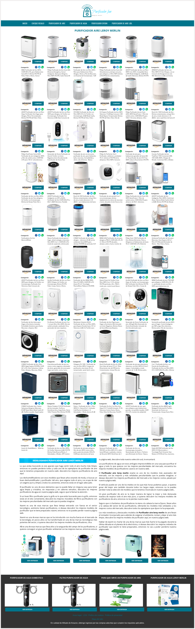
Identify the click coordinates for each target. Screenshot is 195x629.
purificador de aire (57, 23)
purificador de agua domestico (26, 578)
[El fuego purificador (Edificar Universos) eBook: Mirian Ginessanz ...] (162, 546)
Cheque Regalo (38, 23)
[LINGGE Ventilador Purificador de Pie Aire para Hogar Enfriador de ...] (32, 546)
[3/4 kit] (58, 546)
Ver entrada (32, 561)
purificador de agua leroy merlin (168, 578)
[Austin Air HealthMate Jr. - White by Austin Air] (32, 425)
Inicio (24, 23)
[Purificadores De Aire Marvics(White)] (32, 215)
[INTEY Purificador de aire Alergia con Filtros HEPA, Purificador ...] (84, 546)
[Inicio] (97, 18)
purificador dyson (99, 23)
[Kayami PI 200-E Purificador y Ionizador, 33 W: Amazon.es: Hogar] (136, 546)
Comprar (38, 62)
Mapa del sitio (97, 619)
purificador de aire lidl (122, 23)
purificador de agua (78, 23)
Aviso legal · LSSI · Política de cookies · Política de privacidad (97, 615)
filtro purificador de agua (74, 578)
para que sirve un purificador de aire (121, 578)
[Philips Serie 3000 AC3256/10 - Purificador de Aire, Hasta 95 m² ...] (110, 546)
